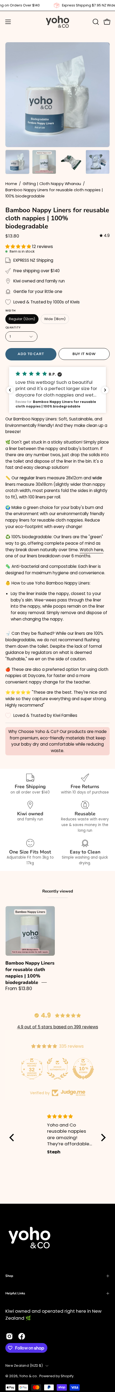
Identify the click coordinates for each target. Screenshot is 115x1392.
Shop (9, 1276)
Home (11, 183)
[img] (104, 235)
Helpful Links (15, 1293)
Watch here (91, 549)
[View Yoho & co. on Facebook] (22, 1336)
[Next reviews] (105, 390)
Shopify (67, 1376)
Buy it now (84, 354)
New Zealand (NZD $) (24, 1365)
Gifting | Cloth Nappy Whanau (52, 183)
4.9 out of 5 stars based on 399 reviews (57, 1027)
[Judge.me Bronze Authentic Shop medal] (57, 1068)
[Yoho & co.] (57, 22)
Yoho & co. (28, 1376)
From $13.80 (18, 988)
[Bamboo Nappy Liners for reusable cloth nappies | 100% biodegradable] (17, 162)
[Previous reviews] (9, 390)
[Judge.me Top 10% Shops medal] (83, 1068)
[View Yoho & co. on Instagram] (9, 1336)
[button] (95, 22)
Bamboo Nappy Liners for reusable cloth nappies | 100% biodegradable (30, 972)
